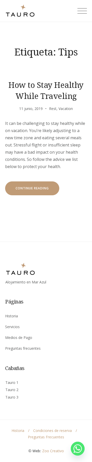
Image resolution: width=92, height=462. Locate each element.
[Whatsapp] (78, 449)
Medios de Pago (18, 337)
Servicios (12, 326)
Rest (52, 108)
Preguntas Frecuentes (46, 437)
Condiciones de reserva (52, 430)
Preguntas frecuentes (23, 348)
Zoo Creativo (53, 450)
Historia (11, 315)
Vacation (66, 108)
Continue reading (37, 190)
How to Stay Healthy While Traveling (46, 90)
